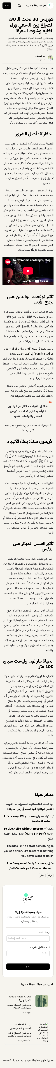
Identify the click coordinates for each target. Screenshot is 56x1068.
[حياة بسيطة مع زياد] (50, 5)
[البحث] (19, 5)
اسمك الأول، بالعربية (40, 947)
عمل (42, 875)
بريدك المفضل (43, 932)
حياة (50, 875)
